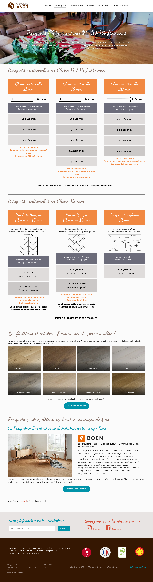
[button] (24, 358)
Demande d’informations (76, 489)
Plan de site (112, 567)
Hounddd (21, 567)
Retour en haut (136, 567)
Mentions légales (95, 567)
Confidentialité (76, 567)
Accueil (23, 501)
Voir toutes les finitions (76, 406)
